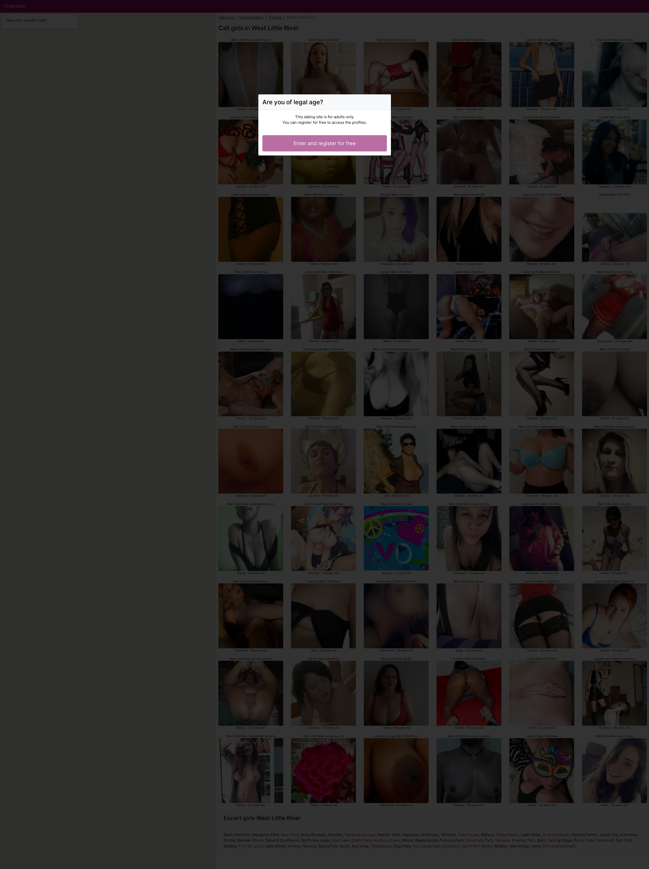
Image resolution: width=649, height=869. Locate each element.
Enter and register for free (325, 143)
